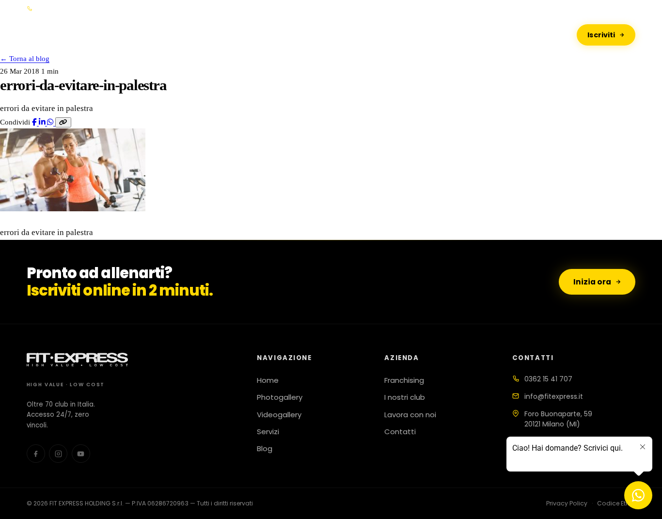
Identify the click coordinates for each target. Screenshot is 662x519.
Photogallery (279, 397)
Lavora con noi (410, 415)
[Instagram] (631, 8)
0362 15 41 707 (548, 379)
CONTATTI (453, 35)
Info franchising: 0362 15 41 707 (81, 8)
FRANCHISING (265, 35)
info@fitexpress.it (553, 396)
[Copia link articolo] (63, 122)
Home (268, 380)
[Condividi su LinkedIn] (43, 122)
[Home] (81, 35)
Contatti (400, 432)
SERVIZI (323, 35)
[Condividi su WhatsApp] (51, 122)
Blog (264, 449)
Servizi (268, 432)
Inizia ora (592, 282)
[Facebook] (618, 8)
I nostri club (404, 397)
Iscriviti (601, 35)
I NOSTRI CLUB (381, 35)
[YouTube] (81, 453)
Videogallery (279, 415)
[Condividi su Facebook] (35, 122)
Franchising (404, 380)
